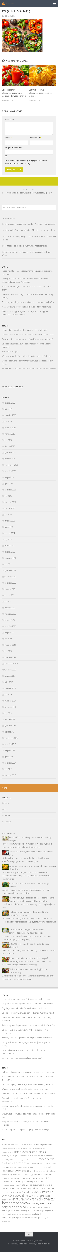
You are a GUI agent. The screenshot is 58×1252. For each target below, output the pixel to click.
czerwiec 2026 (10, 415)
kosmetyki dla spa (49, 1171)
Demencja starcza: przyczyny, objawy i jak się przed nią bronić (27, 339)
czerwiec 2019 (10, 688)
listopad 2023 (9, 545)
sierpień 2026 (9, 403)
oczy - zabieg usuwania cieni (27, 1210)
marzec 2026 (9, 434)
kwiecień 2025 (10, 502)
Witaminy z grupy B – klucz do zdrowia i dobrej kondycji (31, 897)
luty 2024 (8, 539)
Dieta (6, 803)
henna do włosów (33, 1164)
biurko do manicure (10, 1144)
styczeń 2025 (9, 520)
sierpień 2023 (9, 552)
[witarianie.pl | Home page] (10, 3)
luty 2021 (8, 601)
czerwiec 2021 (10, 583)
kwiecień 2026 (10, 427)
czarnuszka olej (29, 1145)
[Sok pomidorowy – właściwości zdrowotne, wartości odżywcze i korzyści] (15, 75)
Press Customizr (42, 1243)
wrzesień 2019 (10, 669)
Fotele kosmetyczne (37, 1155)
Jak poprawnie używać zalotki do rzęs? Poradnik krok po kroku (28, 1003)
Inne (6, 809)
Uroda (7, 815)
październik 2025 (11, 465)
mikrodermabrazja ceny (10, 1185)
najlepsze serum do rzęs (22, 1188)
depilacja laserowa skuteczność (11, 1148)
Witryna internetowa (13, 147)
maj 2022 (8, 564)
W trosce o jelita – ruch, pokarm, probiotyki (26, 929)
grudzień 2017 (10, 725)
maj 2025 (8, 496)
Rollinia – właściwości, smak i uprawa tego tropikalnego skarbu (28, 1072)
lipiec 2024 (8, 527)
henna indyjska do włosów (21, 1167)
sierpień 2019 (9, 676)
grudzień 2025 (10, 452)
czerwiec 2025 (10, 489)
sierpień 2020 (9, 632)
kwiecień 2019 (10, 700)
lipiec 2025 (8, 483)
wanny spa (44, 1218)
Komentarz (10, 119)
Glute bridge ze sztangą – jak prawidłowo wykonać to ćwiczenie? (28, 1093)
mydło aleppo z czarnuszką (31, 1184)
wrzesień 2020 (10, 626)
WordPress (22, 1243)
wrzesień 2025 (10, 471)
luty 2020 (8, 651)
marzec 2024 (9, 533)
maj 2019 (8, 694)
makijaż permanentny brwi (31, 1177)
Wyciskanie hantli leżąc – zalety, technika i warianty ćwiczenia (27, 356)
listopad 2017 (9, 732)
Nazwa (8, 138)
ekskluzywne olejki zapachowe (14, 1155)
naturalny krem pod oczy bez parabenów (27, 1205)
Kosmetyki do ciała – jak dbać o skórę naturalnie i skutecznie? (27, 1037)
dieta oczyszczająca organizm (30, 1152)
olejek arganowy (46, 1210)
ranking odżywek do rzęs (24, 1214)
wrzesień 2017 (10, 744)
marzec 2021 (9, 595)
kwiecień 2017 (10, 775)
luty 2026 (8, 440)
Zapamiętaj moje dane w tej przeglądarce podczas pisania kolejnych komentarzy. (26, 162)
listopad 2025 (9, 458)
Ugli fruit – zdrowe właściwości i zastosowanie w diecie (40, 93)
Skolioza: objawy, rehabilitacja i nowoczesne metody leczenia (27, 1084)
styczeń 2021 (9, 607)
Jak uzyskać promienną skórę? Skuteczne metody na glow (26, 999)
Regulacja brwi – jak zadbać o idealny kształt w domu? (24, 1008)
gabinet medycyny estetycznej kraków (25, 1160)
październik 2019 (11, 663)
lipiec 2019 (8, 682)
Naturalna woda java (31, 1192)
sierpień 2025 (9, 477)
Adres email (35, 138)
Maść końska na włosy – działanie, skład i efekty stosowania (26, 306)
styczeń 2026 (9, 446)
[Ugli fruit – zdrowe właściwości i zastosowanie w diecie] (42, 75)
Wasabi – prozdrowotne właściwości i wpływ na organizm (26, 1089)
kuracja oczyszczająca (25, 1174)
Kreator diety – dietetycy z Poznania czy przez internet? (24, 330)
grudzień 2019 (10, 657)
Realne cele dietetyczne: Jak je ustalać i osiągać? (28, 958)
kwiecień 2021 (10, 589)
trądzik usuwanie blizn (24, 1218)
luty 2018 (8, 713)
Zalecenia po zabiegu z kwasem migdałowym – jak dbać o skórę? (28, 1025)
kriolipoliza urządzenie (9, 1174)
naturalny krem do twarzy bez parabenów (28, 1201)
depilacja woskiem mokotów (29, 1148)
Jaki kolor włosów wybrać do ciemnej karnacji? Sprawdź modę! (28, 1013)
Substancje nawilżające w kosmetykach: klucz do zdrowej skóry (28, 302)
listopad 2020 (9, 620)
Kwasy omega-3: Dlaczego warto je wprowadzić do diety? (25, 1129)
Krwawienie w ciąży (10, 351)
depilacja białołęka (43, 1144)
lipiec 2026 (8, 409)
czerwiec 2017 (10, 763)
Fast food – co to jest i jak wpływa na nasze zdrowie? (25, 245)
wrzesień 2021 (10, 576)
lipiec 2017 (8, 756)
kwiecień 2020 (10, 645)
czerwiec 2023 (10, 558)
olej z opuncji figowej (9, 1214)
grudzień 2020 (10, 614)
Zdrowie (7, 821)
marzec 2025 (9, 508)
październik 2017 (11, 738)
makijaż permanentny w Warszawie (30, 1181)
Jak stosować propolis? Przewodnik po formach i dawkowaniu (28, 334)
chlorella (21, 1145)
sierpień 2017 (9, 750)
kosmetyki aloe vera (35, 1171)
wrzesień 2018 (10, 707)
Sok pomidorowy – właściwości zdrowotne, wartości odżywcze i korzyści (14, 93)
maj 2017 (8, 769)
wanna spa (36, 1218)
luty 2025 (8, 514)
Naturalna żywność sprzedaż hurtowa (27, 1193)
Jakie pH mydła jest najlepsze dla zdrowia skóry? (22, 1058)
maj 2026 (8, 421)
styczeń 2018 (9, 719)
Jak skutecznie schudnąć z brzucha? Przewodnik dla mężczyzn (30, 224)
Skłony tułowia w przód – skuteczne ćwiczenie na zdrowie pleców (29, 368)
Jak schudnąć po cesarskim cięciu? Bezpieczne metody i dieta (29, 230)
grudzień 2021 (10, 570)
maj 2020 (8, 638)
